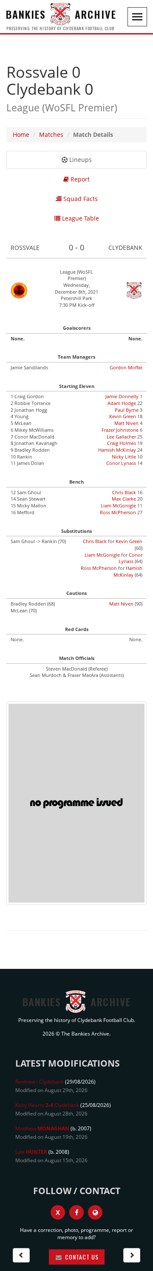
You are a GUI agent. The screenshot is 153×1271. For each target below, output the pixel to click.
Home (21, 134)
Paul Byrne (127, 410)
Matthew (42, 1128)
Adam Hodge (122, 403)
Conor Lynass (121, 463)
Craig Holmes (121, 443)
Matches (51, 134)
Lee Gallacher (121, 436)
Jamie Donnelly (122, 396)
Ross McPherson (118, 512)
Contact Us (81, 1256)
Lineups (80, 160)
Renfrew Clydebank (39, 1081)
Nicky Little (124, 456)
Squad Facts (80, 199)
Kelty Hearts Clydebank (47, 1105)
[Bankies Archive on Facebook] (76, 1212)
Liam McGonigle (118, 505)
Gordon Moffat (126, 367)
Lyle (31, 1151)
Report (79, 179)
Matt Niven (126, 423)
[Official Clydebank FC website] (95, 1212)
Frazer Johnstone (120, 430)
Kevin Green (122, 416)
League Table (79, 218)
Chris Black (124, 492)
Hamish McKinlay (117, 450)
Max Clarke (124, 498)
